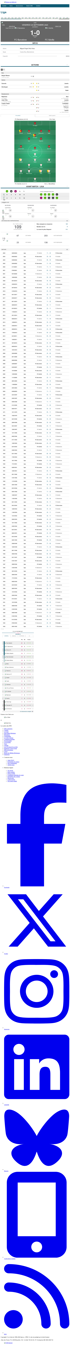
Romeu (5, 105)
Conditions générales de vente (16, 775)
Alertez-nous (11, 765)
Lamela (66, 87)
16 (53, 18)
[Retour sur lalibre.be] (35, 2)
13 (42, 18)
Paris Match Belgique (10, 733)
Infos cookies (11, 772)
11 (35, 18)
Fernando (65, 98)
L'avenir (6, 731)
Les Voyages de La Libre (11, 747)
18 (59, 18)
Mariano (66, 102)
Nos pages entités (12, 781)
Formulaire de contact (13, 762)
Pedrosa (66, 107)
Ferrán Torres (7, 102)
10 (32, 18)
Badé (66, 90)
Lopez (5, 98)
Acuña (66, 105)
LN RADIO (7, 742)
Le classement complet (25, 711)
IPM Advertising (8, 750)
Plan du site (11, 778)
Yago (5, 744)
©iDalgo (2, 629)
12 (39, 18)
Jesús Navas (65, 112)
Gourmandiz (7, 736)
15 (49, 18)
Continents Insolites (9, 739)
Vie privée (10, 770)
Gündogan (5, 87)
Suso (67, 108)
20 (66, 18)
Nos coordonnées (12, 763)
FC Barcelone (20, 39)
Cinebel (6, 730)
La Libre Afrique (8, 738)
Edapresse (7, 754)
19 (63, 18)
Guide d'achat (11, 779)
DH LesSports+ (8, 728)
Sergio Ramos (6, 75)
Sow (67, 96)
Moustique (7, 735)
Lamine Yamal (6, 103)
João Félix (5, 100)
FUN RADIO (8, 741)
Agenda (6, 745)
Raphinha (4, 96)
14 (46, 18)
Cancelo (4, 83)
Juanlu (66, 83)
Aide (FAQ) (11, 760)
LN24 (5, 751)
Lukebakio (65, 103)
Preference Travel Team (10, 748)
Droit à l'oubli (11, 773)
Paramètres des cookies (14, 776)
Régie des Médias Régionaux (12, 753)
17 (56, 18)
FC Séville (49, 39)
